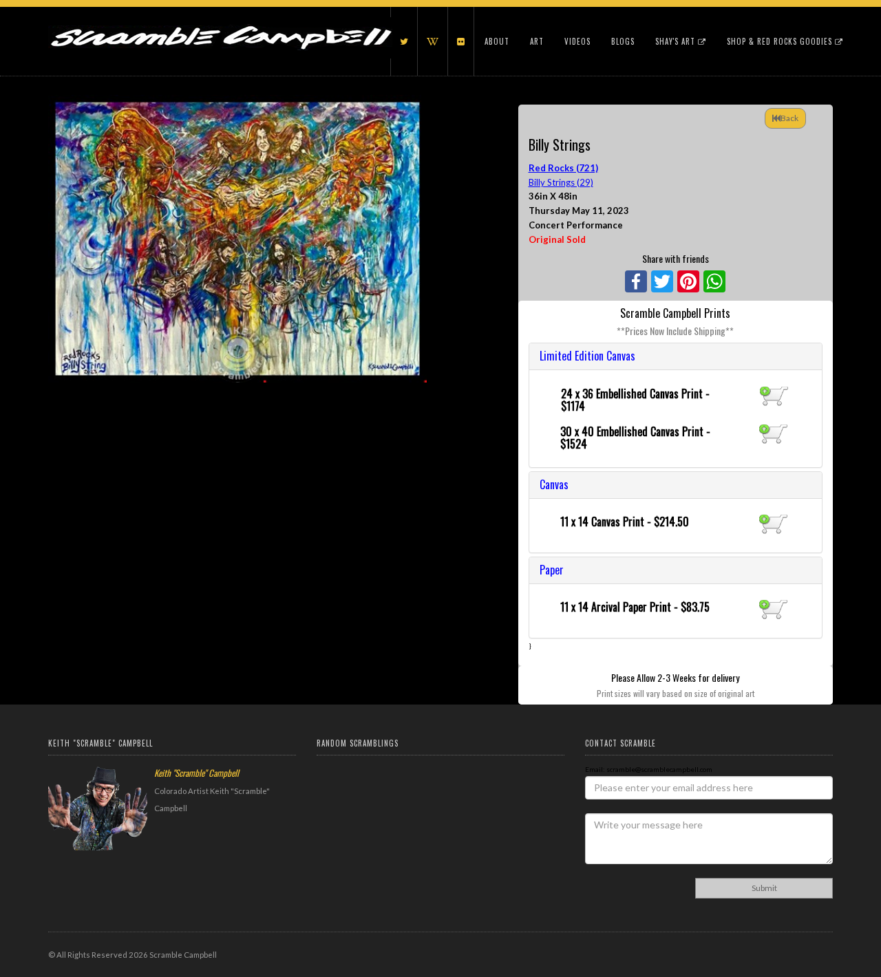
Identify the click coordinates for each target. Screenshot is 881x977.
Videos (577, 41)
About (497, 41)
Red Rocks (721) (563, 167)
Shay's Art (676, 41)
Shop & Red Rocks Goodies (781, 41)
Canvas (554, 484)
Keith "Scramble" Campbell (196, 773)
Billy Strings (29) (561, 182)
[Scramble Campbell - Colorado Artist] (220, 24)
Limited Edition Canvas (587, 355)
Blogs (623, 41)
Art (537, 41)
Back (789, 118)
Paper (552, 569)
